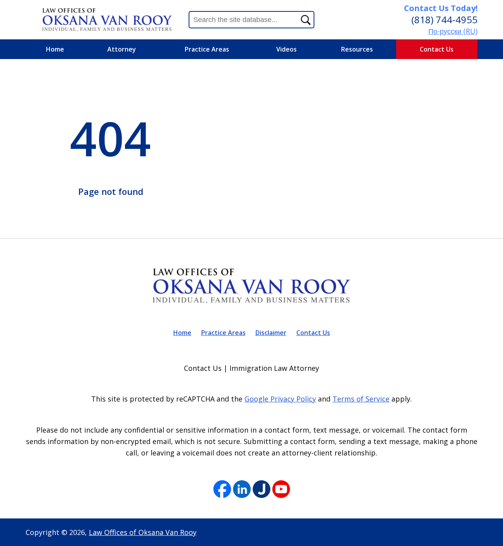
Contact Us (436, 49)
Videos (286, 49)
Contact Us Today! (440, 8)
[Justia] (261, 489)
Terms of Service (360, 398)
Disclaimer (270, 332)
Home (55, 49)
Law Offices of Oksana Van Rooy (142, 532)
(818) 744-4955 (444, 19)
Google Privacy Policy (280, 398)
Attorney (121, 49)
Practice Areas (207, 49)
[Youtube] (281, 489)
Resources (357, 49)
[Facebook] (222, 489)
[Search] (305, 20)
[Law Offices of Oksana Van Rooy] (107, 19)
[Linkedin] (242, 489)
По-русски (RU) (452, 31)
